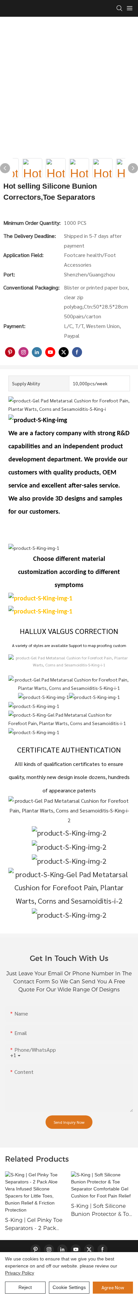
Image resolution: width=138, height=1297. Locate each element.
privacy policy (19, 1273)
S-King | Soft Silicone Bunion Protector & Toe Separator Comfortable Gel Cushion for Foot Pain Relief (101, 1210)
